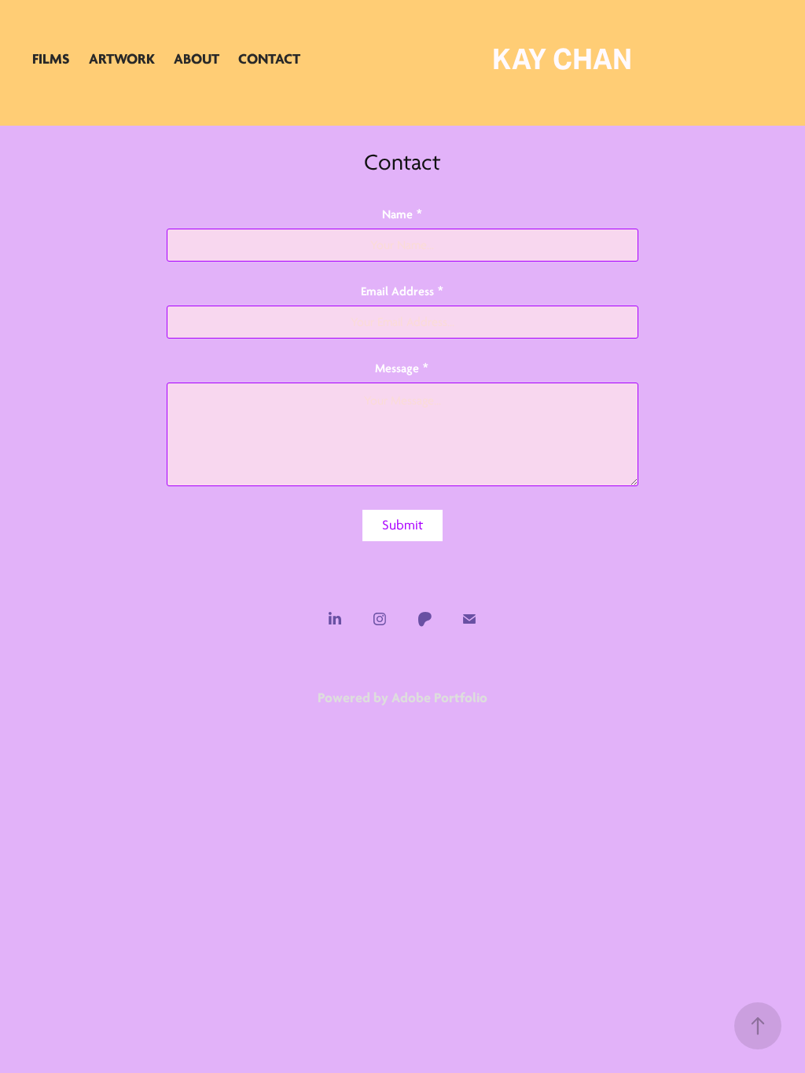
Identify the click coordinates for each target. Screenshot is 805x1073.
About (196, 59)
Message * (402, 368)
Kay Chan (562, 59)
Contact (269, 59)
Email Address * (402, 291)
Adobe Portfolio (439, 697)
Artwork (122, 59)
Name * (402, 214)
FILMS (51, 59)
